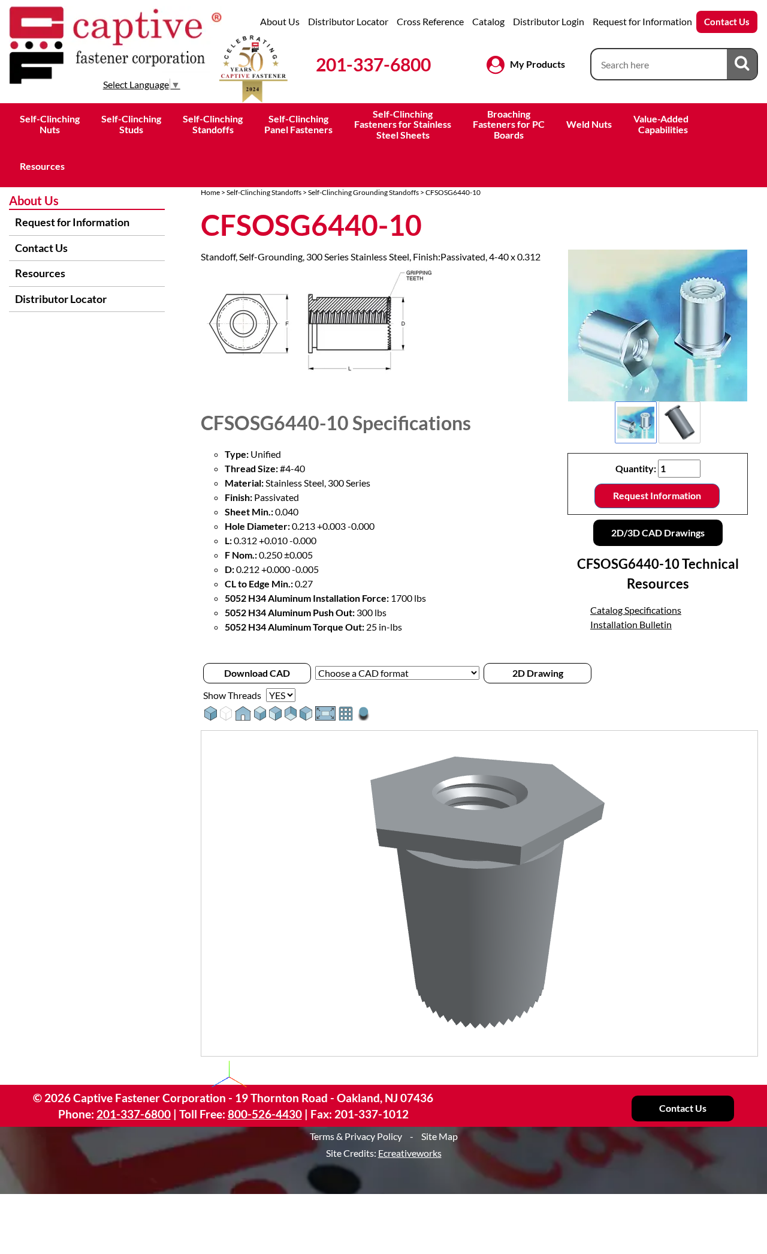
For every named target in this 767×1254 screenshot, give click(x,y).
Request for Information (642, 21)
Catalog (488, 21)
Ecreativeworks (410, 1153)
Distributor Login (548, 21)
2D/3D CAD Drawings (658, 532)
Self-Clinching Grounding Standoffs (363, 192)
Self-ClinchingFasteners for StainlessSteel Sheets (402, 124)
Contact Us (727, 21)
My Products (537, 64)
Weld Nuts (589, 124)
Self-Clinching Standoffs (264, 192)
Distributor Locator (348, 21)
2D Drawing (537, 673)
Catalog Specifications (635, 610)
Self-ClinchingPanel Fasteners (298, 124)
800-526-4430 (265, 1114)
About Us (280, 21)
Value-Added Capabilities (661, 124)
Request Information (657, 495)
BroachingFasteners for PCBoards (509, 124)
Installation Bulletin (631, 624)
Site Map (439, 1136)
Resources (42, 166)
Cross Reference (430, 21)
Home (210, 192)
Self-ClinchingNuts (50, 124)
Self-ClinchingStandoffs (213, 124)
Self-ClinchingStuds (131, 124)
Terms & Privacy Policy (356, 1136)
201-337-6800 (373, 64)
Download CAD (257, 673)
